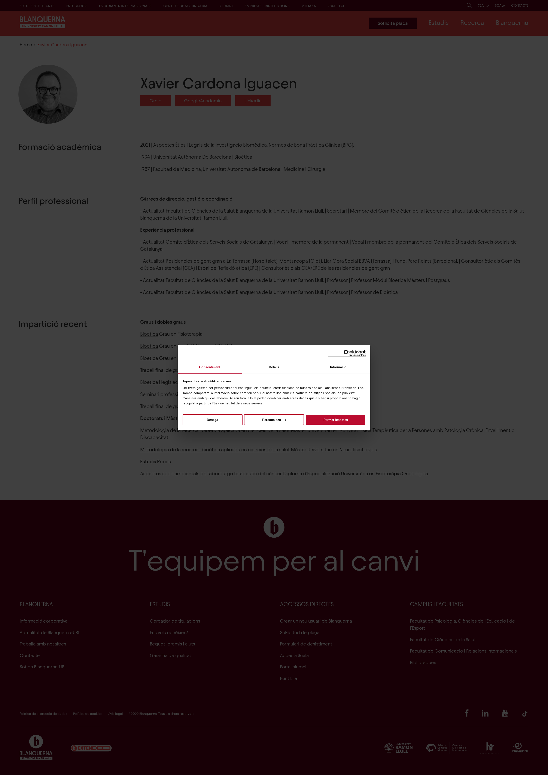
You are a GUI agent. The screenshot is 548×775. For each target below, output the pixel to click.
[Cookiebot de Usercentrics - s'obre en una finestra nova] (347, 353)
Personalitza (271, 419)
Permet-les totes (335, 419)
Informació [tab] (338, 367)
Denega (212, 419)
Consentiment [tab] (209, 367)
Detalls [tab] (274, 367)
